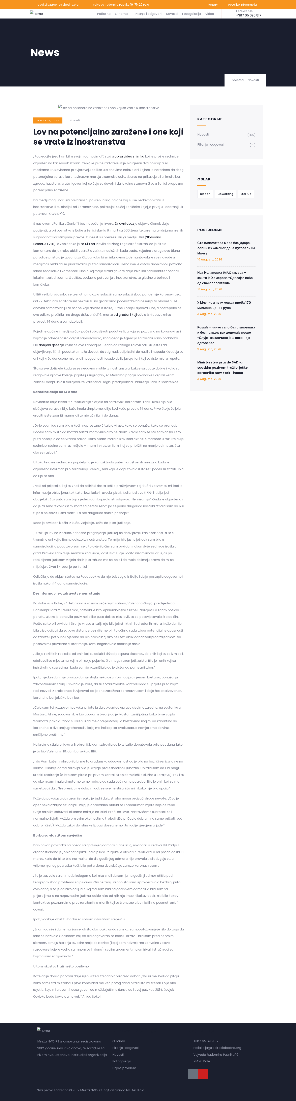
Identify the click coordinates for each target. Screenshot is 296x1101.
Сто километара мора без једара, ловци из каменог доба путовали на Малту (226, 248)
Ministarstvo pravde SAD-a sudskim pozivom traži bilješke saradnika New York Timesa (222, 367)
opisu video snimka (129, 156)
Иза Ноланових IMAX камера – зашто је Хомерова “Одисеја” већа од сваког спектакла (225, 277)
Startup (245, 194)
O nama (121, 13)
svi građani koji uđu (128, 314)
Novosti (172, 13)
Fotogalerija (191, 13)
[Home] (36, 13)
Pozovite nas (244, 10)
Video (209, 13)
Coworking (225, 194)
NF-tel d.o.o (135, 1090)
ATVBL (49, 244)
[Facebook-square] (193, 1074)
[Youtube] (203, 1074)
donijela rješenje (51, 345)
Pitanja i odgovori (148, 13)
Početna (104, 13)
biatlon (205, 194)
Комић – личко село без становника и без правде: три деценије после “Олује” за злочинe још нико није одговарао (226, 335)
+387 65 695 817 (248, 15)
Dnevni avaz (124, 223)
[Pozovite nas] (230, 13)
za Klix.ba (88, 244)
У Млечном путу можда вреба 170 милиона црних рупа (224, 305)
